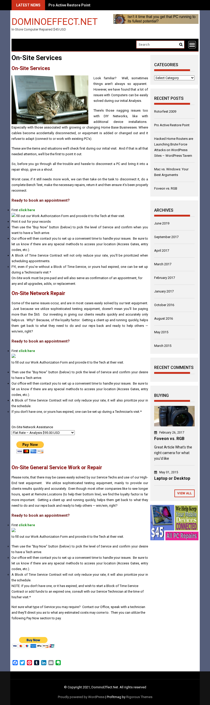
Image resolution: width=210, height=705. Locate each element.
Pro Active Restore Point (172, 125)
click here (27, 210)
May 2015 (161, 332)
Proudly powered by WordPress (81, 697)
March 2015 (162, 346)
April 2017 (161, 250)
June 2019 (161, 223)
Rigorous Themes (139, 697)
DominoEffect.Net (55, 21)
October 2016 (164, 305)
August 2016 (163, 318)
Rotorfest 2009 (165, 111)
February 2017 (164, 278)
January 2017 (164, 291)
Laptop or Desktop (172, 478)
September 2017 (166, 237)
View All (184, 493)
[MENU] (192, 44)
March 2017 (162, 264)
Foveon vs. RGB (165, 188)
